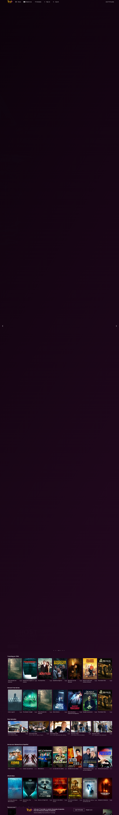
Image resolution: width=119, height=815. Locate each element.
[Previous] (2, 326)
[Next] (116, 326)
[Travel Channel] (10, 2)
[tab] (53, 650)
